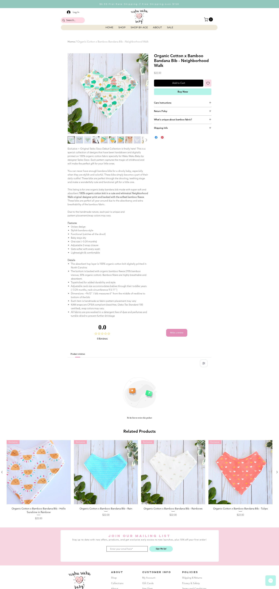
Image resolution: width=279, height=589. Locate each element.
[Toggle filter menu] (203, 363)
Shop (114, 577)
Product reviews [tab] (80, 354)
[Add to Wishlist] (208, 83)
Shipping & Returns (192, 577)
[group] (139, 480)
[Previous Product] (2, 472)
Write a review (176, 332)
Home (71, 41)
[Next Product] (277, 472)
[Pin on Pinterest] (162, 137)
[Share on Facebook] (156, 137)
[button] (209, 19)
